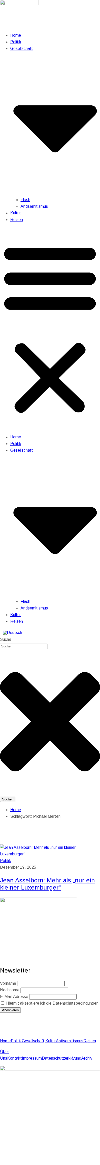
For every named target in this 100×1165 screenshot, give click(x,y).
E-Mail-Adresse (14, 996)
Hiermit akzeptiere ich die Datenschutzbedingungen (51, 1003)
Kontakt (14, 1058)
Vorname (8, 983)
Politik (15, 42)
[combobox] (23, 646)
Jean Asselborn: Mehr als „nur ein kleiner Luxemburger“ (47, 884)
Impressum (32, 1058)
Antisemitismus (34, 206)
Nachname (9, 990)
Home (15, 35)
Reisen (16, 219)
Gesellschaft (33, 1041)
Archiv (86, 1058)
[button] (50, 328)
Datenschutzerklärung (61, 1058)
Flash (25, 200)
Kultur (15, 213)
